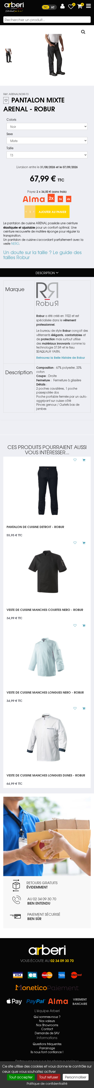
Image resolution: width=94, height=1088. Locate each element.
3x (60, 199)
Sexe (10, 134)
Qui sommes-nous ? (47, 1017)
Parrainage (47, 1048)
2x (51, 197)
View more (47, 529)
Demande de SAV (47, 1033)
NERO (15, 243)
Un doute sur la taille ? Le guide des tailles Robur (42, 255)
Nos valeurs (47, 1021)
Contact (47, 1029)
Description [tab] (45, 273)
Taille (10, 148)
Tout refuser (48, 1077)
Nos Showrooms (47, 1025)
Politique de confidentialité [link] (47, 1083)
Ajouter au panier (52, 212)
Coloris (11, 120)
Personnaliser (75, 1077)
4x (68, 199)
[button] (62, 6)
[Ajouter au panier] (82, 460)
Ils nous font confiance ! (47, 1052)
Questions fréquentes (47, 1044)
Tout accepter (21, 1077)
